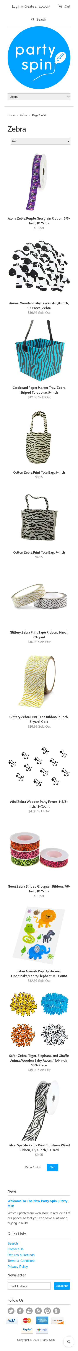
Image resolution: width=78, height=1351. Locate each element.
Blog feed (38, 1310)
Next (52, 1167)
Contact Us (16, 1249)
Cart (67, 6)
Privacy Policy (18, 1266)
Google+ (56, 1310)
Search (13, 1243)
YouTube (29, 1310)
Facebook (20, 1310)
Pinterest (47, 1310)
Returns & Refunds (21, 1255)
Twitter (11, 1310)
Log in (16, 6)
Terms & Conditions (21, 1261)
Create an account (37, 6)
